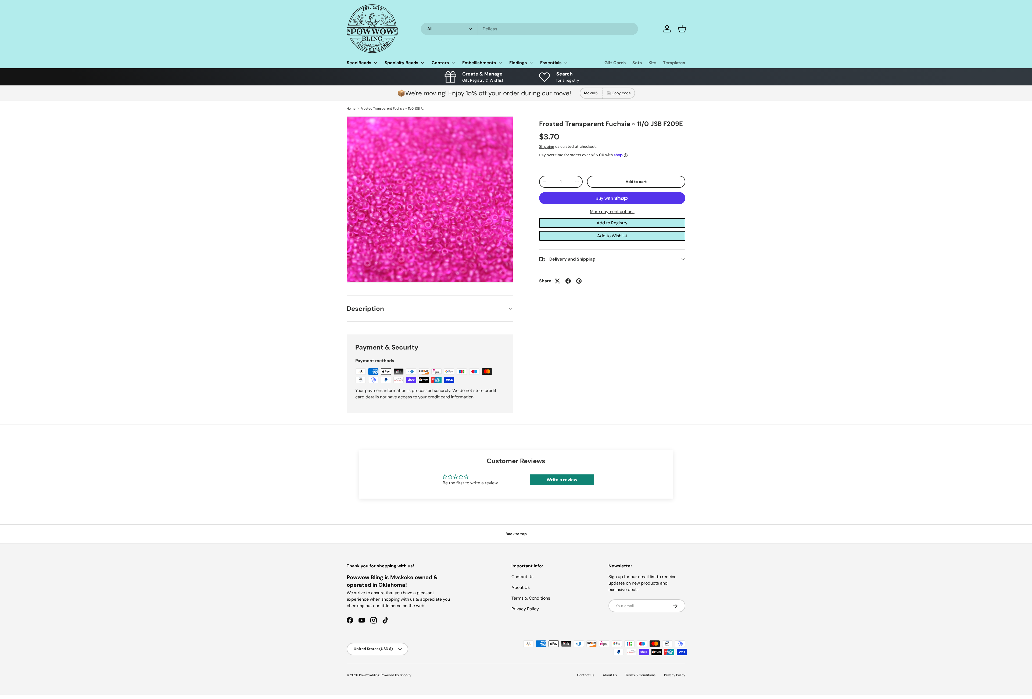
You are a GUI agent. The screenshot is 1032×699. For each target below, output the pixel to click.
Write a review (562, 479)
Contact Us (522, 576)
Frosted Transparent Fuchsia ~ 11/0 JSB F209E (393, 108)
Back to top (516, 533)
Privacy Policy (525, 609)
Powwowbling (369, 675)
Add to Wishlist (612, 236)
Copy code (621, 93)
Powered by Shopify (396, 675)
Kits (652, 63)
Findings (518, 63)
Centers (440, 63)
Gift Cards (615, 63)
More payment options (612, 211)
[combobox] (529, 29)
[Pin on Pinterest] (579, 281)
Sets (637, 63)
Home (351, 108)
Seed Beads (359, 63)
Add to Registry (612, 223)
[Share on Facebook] (568, 281)
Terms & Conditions (530, 598)
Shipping (546, 146)
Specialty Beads (401, 63)
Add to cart (636, 181)
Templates (674, 63)
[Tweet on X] (557, 281)
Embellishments (479, 63)
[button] (682, 29)
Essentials (551, 63)
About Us (520, 587)
